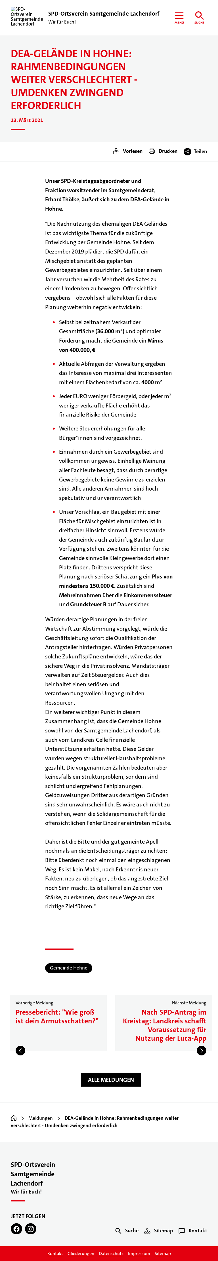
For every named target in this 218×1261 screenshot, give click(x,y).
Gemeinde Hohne (68, 968)
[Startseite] (14, 1118)
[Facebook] (16, 1229)
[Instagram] (30, 1229)
